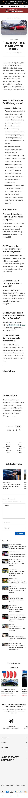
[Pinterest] (17, 430)
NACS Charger (13, 578)
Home (9, 18)
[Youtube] (3, 780)
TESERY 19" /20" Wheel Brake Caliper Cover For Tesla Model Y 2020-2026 (9, 691)
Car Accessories (13, 634)
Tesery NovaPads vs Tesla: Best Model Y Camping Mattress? (17, 573)
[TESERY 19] (9, 678)
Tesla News (17, 18)
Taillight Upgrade (14, 552)
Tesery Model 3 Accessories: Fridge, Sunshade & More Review (17, 590)
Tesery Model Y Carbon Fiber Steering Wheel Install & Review (17, 619)
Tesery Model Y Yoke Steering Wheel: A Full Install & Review (17, 628)
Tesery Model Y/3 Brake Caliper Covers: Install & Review (16, 600)
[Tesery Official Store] (14, 6)
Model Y (11, 624)
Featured (18, 426)
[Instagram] (12, 776)
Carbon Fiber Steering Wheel (17, 615)
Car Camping (12, 569)
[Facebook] (14, 430)
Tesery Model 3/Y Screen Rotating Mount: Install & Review (16, 563)
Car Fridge (12, 586)
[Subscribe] (25, 771)
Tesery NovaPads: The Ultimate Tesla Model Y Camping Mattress (16, 609)
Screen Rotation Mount (15, 559)
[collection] (10, 795)
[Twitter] (20, 430)
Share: (9, 430)
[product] (4, 796)
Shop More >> (14, 667)
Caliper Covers (13, 595)
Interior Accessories (15, 643)
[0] (25, 6)
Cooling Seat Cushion (15, 544)
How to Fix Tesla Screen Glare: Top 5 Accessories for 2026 (17, 638)
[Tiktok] (8, 780)
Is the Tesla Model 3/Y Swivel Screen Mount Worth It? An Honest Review (17, 647)
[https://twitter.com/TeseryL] (17, 776)
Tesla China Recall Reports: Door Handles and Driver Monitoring (11, 486)
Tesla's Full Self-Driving (17, 325)
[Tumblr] (22, 776)
